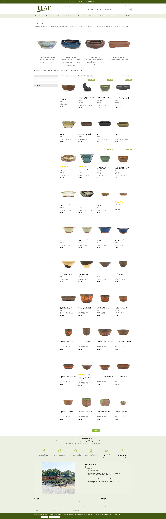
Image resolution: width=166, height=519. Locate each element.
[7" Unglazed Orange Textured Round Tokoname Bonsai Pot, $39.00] (68, 365)
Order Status (98, 6)
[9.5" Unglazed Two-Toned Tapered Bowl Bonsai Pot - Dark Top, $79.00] (86, 263)
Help (87, 6)
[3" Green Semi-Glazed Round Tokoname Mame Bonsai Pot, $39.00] (123, 401)
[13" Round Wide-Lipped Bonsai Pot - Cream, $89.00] (68, 228)
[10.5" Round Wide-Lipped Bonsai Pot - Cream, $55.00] (86, 228)
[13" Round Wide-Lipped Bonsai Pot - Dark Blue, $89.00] (105, 228)
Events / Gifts (89, 15)
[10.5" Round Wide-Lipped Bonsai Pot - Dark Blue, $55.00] (123, 228)
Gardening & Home (57, 15)
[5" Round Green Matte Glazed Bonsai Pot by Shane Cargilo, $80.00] (105, 157)
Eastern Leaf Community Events (80, 506)
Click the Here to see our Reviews (106, 478)
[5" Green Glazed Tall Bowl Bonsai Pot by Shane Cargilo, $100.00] (105, 87)
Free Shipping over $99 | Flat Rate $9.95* (111, 6)
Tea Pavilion (69, 15)
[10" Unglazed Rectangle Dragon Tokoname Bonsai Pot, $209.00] (123, 365)
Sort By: (62, 75)
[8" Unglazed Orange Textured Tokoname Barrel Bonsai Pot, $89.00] (86, 297)
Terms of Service (94, 443)
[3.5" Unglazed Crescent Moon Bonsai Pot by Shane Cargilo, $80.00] (86, 87)
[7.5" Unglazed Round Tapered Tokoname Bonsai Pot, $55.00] (86, 365)
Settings (37, 517)
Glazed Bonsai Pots (53, 70)
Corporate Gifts (76, 504)
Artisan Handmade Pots (40, 70)
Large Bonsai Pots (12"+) (75, 70)
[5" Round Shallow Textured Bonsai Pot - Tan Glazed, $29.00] (105, 193)
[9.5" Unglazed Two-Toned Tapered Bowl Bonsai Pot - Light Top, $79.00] (68, 263)
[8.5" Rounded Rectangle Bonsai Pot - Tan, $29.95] (123, 123)
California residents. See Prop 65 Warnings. (82, 501)
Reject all (44, 517)
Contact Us (91, 6)
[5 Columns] (91, 76)
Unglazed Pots (63, 70)
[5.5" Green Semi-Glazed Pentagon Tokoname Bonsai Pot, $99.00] (86, 401)
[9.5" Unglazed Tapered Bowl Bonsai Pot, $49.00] (105, 263)
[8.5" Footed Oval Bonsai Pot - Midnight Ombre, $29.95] (86, 193)
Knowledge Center (101, 15)
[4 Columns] (88, 76)
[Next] (8, 1)
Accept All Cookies (54, 517)
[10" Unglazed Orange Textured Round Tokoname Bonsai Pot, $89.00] (105, 331)
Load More (96, 430)
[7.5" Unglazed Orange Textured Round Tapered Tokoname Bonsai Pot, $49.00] (105, 365)
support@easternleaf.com (95, 470)
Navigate (37, 499)
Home (35, 20)
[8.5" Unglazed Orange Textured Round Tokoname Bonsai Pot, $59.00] (123, 331)
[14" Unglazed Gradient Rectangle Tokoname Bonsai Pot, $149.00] (68, 297)
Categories (104, 499)
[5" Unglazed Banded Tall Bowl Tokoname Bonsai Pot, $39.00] (86, 331)
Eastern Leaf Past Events (59, 508)
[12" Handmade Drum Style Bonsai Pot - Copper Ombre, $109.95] (68, 157)
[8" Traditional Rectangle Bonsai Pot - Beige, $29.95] (68, 193)
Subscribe (111, 15)
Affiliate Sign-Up (76, 510)
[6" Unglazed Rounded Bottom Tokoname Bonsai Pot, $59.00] (123, 263)
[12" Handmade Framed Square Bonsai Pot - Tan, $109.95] (68, 123)
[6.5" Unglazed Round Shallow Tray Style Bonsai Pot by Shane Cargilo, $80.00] (123, 87)
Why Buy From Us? (81, 6)
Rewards (75, 508)
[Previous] (5, 1)
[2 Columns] (81, 76)
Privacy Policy (87, 443)
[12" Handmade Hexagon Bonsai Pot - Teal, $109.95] (86, 157)
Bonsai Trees (38, 15)
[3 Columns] (84, 76)
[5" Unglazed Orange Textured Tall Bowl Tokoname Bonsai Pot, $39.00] (68, 331)
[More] (42, 16)
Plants (47, 15)
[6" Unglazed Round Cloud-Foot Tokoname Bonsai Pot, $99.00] (68, 401)
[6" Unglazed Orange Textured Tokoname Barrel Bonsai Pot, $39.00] (123, 297)
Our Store (73, 6)
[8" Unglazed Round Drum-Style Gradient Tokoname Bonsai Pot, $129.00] (86, 123)
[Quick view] (75, 109)
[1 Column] (78, 76)
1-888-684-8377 (93, 468)
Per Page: (124, 75)
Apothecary (79, 15)
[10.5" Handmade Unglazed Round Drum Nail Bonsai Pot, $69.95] (68, 87)
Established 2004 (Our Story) (63, 6)
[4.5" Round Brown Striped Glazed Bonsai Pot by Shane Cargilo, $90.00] (123, 157)
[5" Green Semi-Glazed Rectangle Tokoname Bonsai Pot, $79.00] (105, 401)
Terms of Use (57, 506)
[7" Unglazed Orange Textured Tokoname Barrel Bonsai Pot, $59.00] (105, 297)
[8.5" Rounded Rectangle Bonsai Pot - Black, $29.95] (105, 123)
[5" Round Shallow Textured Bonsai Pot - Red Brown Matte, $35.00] (123, 193)
